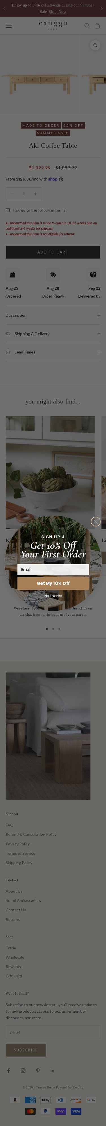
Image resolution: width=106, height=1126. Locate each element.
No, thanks (53, 595)
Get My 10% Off (53, 583)
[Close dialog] (95, 521)
